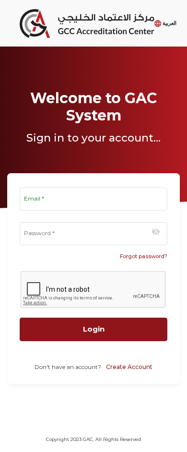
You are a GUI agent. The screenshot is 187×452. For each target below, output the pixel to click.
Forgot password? (143, 256)
